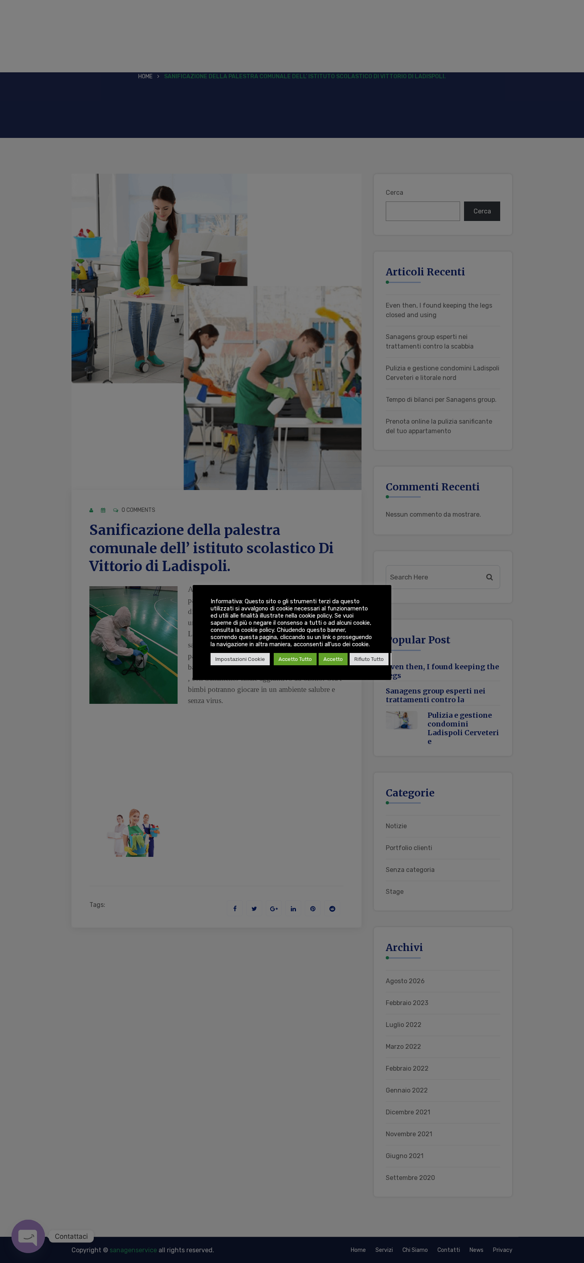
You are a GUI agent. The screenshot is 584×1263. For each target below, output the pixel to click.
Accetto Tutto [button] (295, 659)
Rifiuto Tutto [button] (369, 659)
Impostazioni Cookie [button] (240, 659)
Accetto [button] (333, 659)
